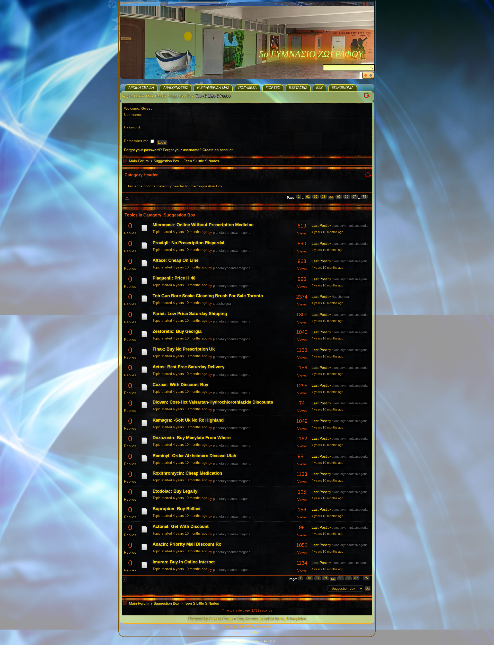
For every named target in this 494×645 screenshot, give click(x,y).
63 (323, 196)
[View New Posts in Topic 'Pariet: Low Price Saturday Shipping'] (144, 320)
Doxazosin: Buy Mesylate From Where (192, 437)
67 (354, 196)
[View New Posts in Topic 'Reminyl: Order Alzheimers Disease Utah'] (144, 461)
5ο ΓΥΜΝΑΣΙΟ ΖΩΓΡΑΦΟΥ (311, 54)
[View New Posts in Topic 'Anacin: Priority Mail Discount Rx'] (144, 550)
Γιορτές (273, 88)
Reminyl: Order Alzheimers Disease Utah (194, 455)
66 (346, 196)
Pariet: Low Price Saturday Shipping (190, 313)
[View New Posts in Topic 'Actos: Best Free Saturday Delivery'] (144, 373)
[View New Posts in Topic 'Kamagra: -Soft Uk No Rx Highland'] (144, 426)
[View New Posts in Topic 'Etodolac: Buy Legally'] (144, 497)
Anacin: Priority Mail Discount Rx (187, 544)
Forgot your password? (143, 150)
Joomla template (228, 641)
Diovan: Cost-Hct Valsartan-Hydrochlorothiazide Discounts (213, 402)
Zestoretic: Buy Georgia (177, 331)
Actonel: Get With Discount (181, 526)
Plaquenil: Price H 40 (174, 278)
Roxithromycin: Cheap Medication (187, 473)
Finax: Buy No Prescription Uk (184, 349)
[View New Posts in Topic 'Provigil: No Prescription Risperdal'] (144, 249)
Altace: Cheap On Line (175, 260)
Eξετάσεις (298, 88)
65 (339, 196)
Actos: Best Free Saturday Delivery (188, 366)
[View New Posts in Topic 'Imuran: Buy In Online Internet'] (144, 568)
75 (364, 196)
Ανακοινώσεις (175, 88)
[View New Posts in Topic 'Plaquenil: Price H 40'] (144, 284)
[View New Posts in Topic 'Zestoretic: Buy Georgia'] (144, 337)
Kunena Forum (221, 618)
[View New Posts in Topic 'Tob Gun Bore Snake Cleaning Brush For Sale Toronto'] (144, 302)
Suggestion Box (180, 96)
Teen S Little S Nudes (201, 161)
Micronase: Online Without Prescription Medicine (203, 224)
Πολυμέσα (247, 88)
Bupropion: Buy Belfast (177, 508)
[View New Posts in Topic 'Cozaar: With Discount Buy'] (144, 390)
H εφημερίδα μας (213, 88)
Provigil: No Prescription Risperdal (188, 242)
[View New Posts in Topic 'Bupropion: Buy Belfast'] (144, 514)
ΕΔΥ (319, 88)
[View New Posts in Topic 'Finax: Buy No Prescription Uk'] (144, 355)
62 (315, 196)
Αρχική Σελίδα (141, 88)
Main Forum (156, 96)
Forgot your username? (182, 150)
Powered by (198, 618)
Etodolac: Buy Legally (175, 491)
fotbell (271, 641)
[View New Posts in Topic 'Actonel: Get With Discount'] (144, 532)
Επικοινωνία (343, 88)
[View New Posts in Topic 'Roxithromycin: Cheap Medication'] (144, 479)
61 (308, 196)
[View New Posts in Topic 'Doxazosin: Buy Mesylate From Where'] (144, 444)
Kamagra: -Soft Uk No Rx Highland (188, 420)
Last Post (319, 225)
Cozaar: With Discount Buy (180, 384)
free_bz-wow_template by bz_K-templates (271, 618)
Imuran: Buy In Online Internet (184, 562)
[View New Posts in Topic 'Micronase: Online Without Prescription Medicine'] (144, 231)
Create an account (217, 150)
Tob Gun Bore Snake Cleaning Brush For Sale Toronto (208, 295)
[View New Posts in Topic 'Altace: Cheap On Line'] (144, 266)
